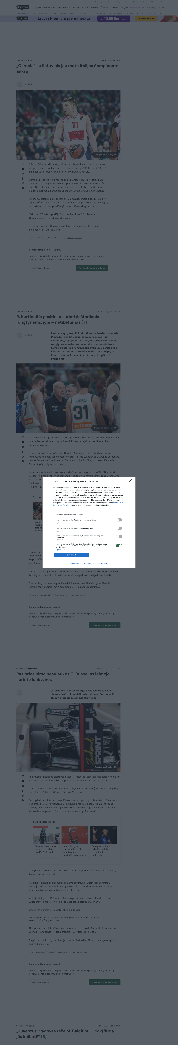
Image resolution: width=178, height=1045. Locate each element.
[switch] (119, 519)
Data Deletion (75, 563)
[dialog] (89, 522)
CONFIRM (71, 555)
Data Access (89, 563)
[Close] (131, 481)
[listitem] (89, 514)
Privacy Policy (102, 563)
